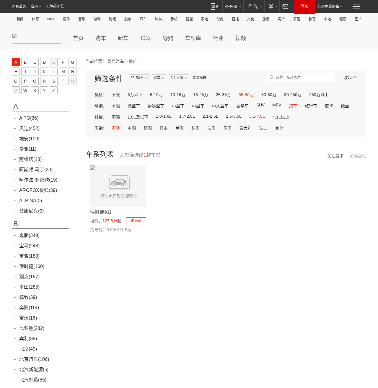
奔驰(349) (29, 235)
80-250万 (293, 94)
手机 (173, 19)
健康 (342, 19)
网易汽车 (115, 61)
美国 (179, 128)
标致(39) (28, 297)
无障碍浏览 (55, 6)
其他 (279, 128)
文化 (250, 19)
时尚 (220, 19)
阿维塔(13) (30, 159)
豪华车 (242, 105)
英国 (227, 128)
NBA (51, 19)
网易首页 (19, 6)
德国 (148, 128)
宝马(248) (29, 245)
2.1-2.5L (210, 116)
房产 (281, 19)
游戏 (97, 19)
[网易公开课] (232, 6)
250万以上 (319, 94)
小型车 (178, 105)
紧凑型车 (156, 105)
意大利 (245, 128)
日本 (163, 128)
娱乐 (66, 19)
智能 (189, 19)
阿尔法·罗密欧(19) (38, 180)
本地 (327, 19)
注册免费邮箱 (328, 6)
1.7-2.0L (187, 116)
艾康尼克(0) (31, 210)
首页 (78, 38)
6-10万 (156, 94)
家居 (296, 19)
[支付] (271, 6)
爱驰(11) (27, 149)
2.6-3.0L (234, 116)
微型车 (134, 105)
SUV (260, 105)
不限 (116, 94)
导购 (168, 38)
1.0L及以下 (138, 117)
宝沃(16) (28, 317)
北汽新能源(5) (33, 369)
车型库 (193, 38)
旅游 (266, 19)
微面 (345, 105)
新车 (123, 38)
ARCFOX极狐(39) (38, 190)
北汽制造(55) (32, 379)
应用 (34, 6)
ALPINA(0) (30, 200)
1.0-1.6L (164, 116)
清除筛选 (199, 78)
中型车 (198, 105)
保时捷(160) (31, 266)
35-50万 (139, 77)
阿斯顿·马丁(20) (36, 169)
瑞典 (263, 128)
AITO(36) (28, 118)
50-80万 (268, 94)
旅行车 (311, 105)
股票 (127, 19)
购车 (100, 38)
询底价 (136, 221)
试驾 (145, 38)
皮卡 (329, 105)
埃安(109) (29, 138)
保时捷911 (101, 212)
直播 (235, 19)
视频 (240, 38)
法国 (211, 128)
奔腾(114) (29, 307)
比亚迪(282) (31, 328)
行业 (218, 38)
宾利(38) (28, 338)
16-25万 (200, 94)
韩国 (195, 128)
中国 (132, 128)
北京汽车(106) (34, 359)
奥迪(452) (29, 128)
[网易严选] (253, 6)
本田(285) (29, 287)
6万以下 (135, 94)
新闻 (20, 19)
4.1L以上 (281, 117)
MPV (276, 105)
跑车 (159, 77)
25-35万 (223, 94)
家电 (204, 19)
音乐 (81, 19)
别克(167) (29, 276)
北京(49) (28, 348)
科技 (158, 19)
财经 (112, 19)
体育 (35, 19)
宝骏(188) (29, 256)
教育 (312, 19)
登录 (304, 6)
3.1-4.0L (179, 77)
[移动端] (214, 6)
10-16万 (177, 94)
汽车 (143, 19)
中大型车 (220, 105)
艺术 (358, 19)
